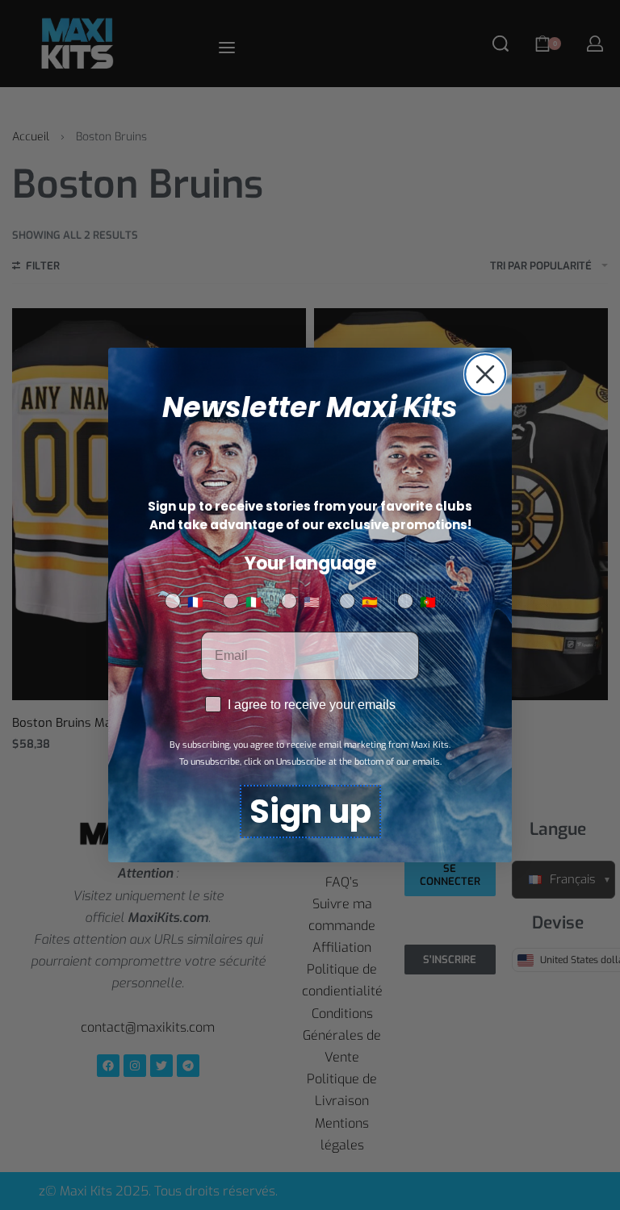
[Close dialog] (485, 374)
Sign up (310, 811)
